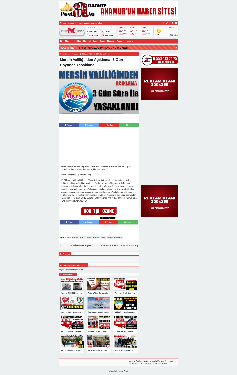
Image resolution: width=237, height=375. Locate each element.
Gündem (68, 41)
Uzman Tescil (123, 371)
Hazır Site (112, 371)
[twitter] (167, 23)
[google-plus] (170, 23)
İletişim (107, 32)
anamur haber (85, 237)
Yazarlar (130, 41)
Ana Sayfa (93, 32)
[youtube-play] (176, 23)
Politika (77, 41)
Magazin (110, 41)
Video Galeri (93, 35)
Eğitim (102, 41)
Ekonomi (87, 41)
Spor (95, 41)
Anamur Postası (99, 237)
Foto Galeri (108, 35)
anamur (75, 237)
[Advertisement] (98, 118)
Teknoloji (121, 41)
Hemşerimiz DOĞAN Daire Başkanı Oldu (118, 245)
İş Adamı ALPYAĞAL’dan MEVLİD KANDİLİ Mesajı (103, 48)
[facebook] (163, 23)
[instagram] (173, 23)
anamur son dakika (114, 237)
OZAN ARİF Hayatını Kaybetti (79, 245)
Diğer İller (174, 35)
